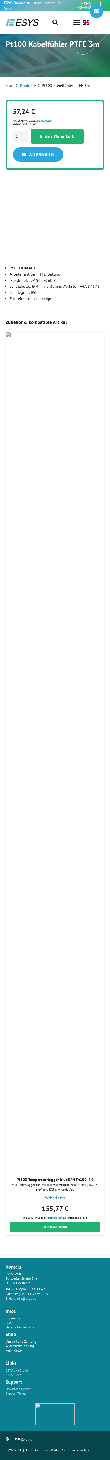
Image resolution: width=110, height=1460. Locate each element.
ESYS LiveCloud (17, 1370)
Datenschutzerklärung (21, 1327)
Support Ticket (16, 1393)
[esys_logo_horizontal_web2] (22, 22)
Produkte (28, 85)
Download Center (18, 1389)
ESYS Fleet (13, 1375)
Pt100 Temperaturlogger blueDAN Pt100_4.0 (55, 1179)
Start (10, 85)
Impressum (13, 1318)
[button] (55, 22)
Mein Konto (14, 1350)
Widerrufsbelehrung (20, 1346)
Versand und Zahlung (21, 1341)
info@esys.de (26, 1298)
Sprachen (27, 1439)
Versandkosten (44, 120)
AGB (9, 1323)
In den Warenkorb (57, 136)
